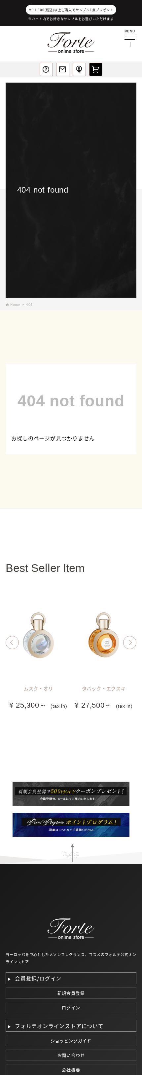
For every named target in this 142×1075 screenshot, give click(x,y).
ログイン (71, 1007)
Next (129, 642)
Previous (12, 642)
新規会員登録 (71, 993)
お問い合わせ (71, 1055)
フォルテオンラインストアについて (59, 1026)
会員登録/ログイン (38, 978)
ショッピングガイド (71, 1040)
